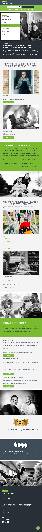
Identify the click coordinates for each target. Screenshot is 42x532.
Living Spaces (5, 22)
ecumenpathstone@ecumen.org (10, 499)
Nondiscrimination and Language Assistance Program (16, 527)
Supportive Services (6, 25)
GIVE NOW (31, 9)
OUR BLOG (21, 9)
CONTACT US (26, 9)
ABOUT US (16, 9)
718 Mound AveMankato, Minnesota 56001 (7, 496)
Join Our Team (5, 34)
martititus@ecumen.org (9, 248)
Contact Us (4, 38)
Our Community (5, 28)
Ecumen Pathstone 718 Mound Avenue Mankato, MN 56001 (6, 240)
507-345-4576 (6, 19)
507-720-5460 (11, 247)
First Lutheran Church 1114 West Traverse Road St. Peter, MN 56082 (8, 280)
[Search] (19, 7)
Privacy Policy (4, 527)
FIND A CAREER (10, 9)
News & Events (5, 31)
